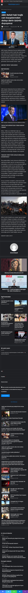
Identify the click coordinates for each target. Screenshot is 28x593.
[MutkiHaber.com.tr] (14, 4)
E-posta (3, 376)
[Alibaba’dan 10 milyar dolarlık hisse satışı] (21, 334)
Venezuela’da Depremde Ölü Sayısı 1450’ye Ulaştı (18, 422)
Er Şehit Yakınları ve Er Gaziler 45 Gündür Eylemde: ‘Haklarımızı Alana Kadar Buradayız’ (13, 429)
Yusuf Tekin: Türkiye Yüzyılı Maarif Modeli (13, 1)
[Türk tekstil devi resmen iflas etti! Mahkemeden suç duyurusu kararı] (21, 318)
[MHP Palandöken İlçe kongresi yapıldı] (5, 497)
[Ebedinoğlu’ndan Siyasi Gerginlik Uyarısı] (5, 516)
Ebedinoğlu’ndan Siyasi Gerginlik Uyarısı (16, 514)
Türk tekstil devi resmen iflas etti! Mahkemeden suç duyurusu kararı (19, 325)
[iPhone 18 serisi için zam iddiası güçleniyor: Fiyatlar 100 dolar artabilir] (5, 470)
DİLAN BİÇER (6, 26)
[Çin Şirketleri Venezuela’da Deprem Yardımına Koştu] (7, 317)
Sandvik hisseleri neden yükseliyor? (7, 301)
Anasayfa (4, 9)
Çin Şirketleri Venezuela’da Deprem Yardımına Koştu (7, 323)
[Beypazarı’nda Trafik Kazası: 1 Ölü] (5, 477)
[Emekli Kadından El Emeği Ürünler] (5, 75)
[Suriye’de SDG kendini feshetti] (5, 413)
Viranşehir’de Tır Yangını (19, 309)
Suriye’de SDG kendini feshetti (18, 412)
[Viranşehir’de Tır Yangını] (21, 303)
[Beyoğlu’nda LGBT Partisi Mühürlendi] (5, 490)
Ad (2, 371)
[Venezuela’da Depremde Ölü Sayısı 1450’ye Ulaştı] (5, 424)
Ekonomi (9, 9)
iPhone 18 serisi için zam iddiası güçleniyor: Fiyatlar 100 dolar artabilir (18, 470)
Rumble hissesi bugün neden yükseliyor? (6, 332)
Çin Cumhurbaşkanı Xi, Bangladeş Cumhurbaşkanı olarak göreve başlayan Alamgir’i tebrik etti (12, 441)
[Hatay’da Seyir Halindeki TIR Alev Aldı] (5, 484)
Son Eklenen (14, 402)
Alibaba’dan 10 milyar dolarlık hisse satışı (20, 340)
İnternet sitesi (4, 381)
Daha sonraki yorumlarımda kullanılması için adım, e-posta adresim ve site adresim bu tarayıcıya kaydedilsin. (13, 389)
